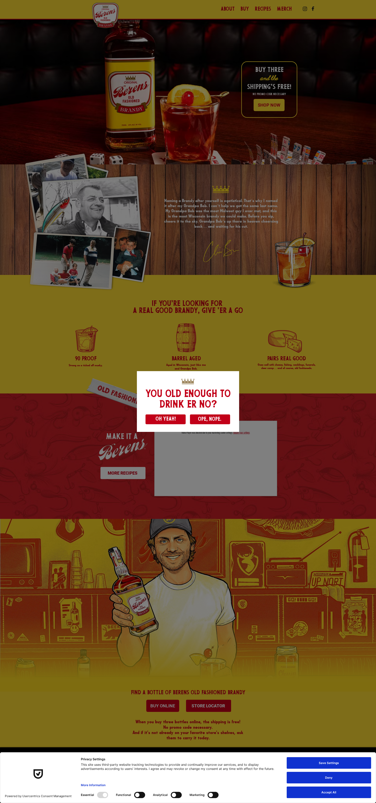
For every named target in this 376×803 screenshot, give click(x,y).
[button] (166, 419)
